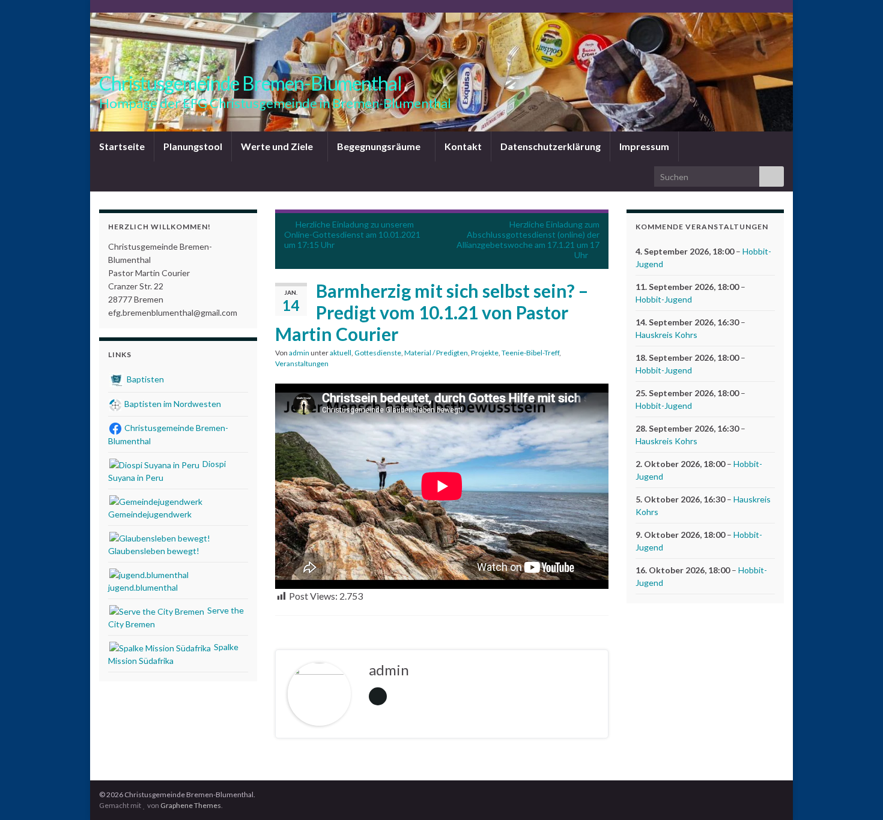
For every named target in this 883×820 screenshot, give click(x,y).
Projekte (485, 352)
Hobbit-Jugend (664, 299)
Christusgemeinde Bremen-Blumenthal (250, 83)
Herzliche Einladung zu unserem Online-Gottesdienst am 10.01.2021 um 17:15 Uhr (352, 234)
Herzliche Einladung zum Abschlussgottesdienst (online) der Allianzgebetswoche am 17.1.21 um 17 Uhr (528, 239)
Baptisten (144, 379)
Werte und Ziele (278, 146)
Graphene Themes (190, 805)
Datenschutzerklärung (550, 146)
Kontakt (463, 146)
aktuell (340, 352)
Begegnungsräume (379, 146)
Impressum (644, 146)
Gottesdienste (377, 352)
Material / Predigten (436, 352)
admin (299, 352)
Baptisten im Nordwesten (172, 404)
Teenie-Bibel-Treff (530, 352)
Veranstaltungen (302, 363)
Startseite (122, 146)
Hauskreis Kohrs (666, 335)
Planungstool (192, 146)
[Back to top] (856, 793)
